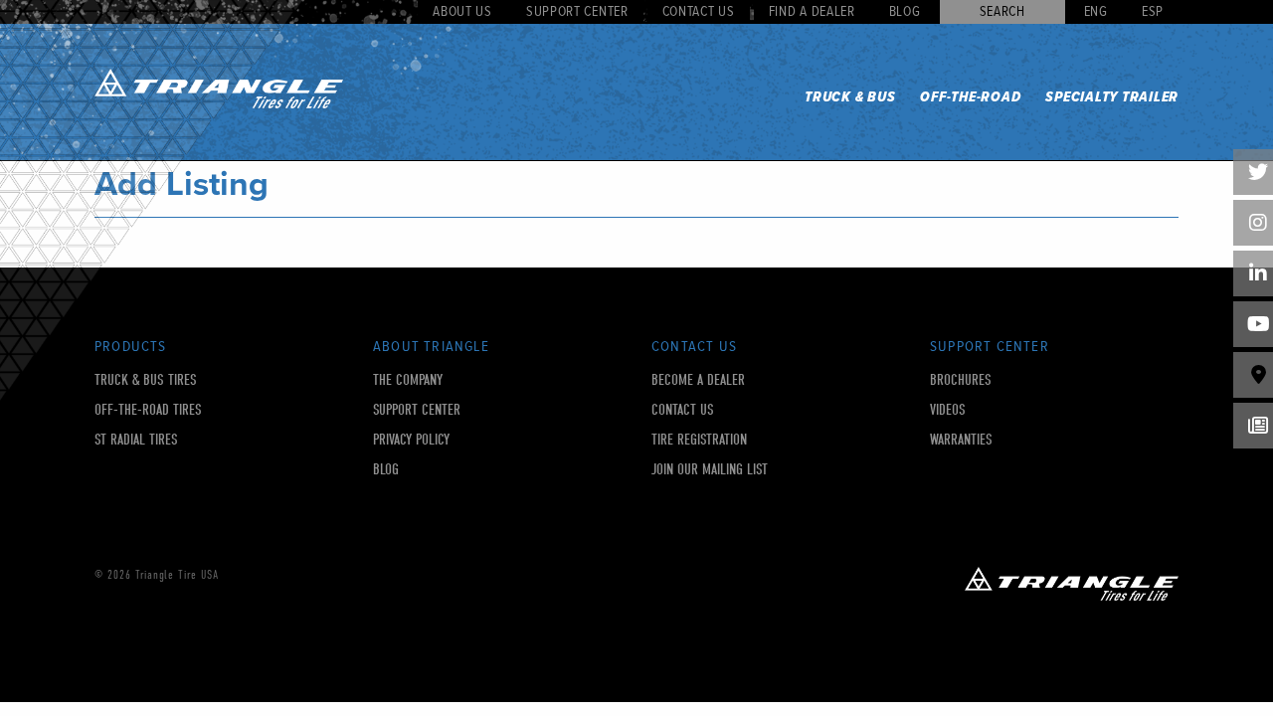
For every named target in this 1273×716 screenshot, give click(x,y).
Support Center (577, 12)
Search (1002, 12)
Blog (905, 12)
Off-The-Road (970, 97)
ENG (1096, 12)
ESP (1153, 12)
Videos (948, 410)
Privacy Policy (411, 440)
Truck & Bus (850, 97)
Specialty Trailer (1112, 97)
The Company (408, 380)
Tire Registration (699, 440)
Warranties (961, 440)
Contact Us (698, 12)
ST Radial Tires (136, 440)
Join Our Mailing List (709, 469)
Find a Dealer (812, 12)
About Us (462, 12)
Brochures (961, 380)
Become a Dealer (698, 380)
